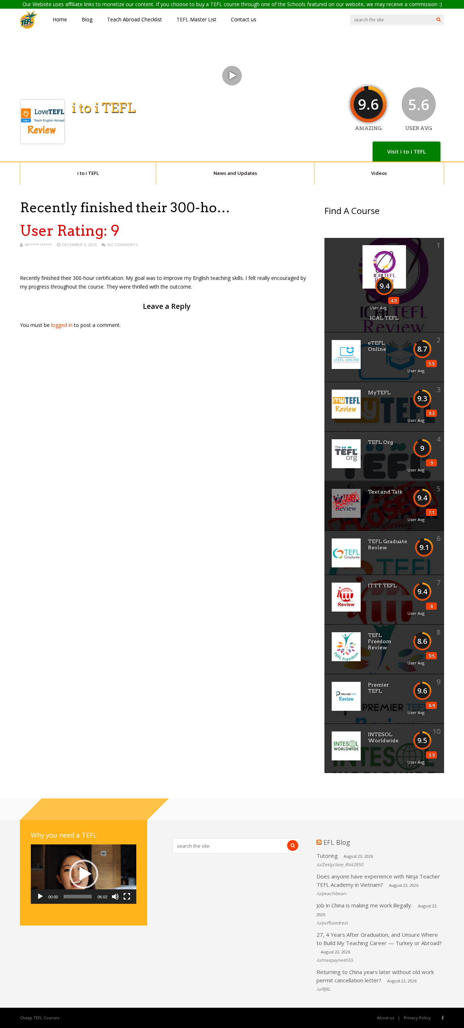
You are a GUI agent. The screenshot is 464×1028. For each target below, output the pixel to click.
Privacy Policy (417, 1017)
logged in (61, 325)
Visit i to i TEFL (406, 151)
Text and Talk (385, 492)
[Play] (40, 896)
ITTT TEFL (382, 585)
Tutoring (327, 855)
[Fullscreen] (126, 896)
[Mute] (115, 896)
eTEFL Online (377, 346)
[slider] (78, 896)
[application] (83, 874)
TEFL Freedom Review (379, 641)
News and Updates (235, 173)
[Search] (438, 19)
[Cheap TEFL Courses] (29, 27)
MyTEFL (379, 392)
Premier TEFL (378, 688)
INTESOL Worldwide (383, 737)
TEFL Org (380, 442)
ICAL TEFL (384, 318)
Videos (379, 173)
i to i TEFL (88, 173)
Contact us (243, 19)
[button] (83, 874)
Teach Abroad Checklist (134, 19)
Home (60, 19)
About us (385, 1017)
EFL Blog (336, 842)
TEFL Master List (196, 19)
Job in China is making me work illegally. (364, 905)
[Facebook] (443, 1018)
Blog (87, 19)
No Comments (122, 244)
